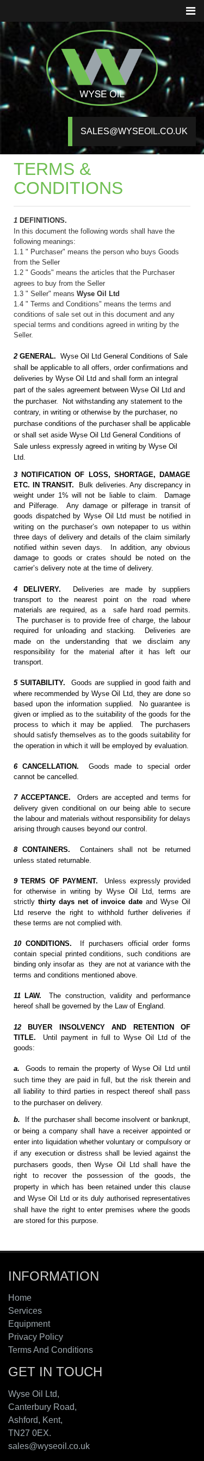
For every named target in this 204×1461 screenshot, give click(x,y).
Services (25, 1310)
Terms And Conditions (50, 1350)
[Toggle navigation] (190, 11)
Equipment (29, 1323)
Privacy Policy (35, 1336)
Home (20, 1297)
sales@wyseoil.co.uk (134, 131)
